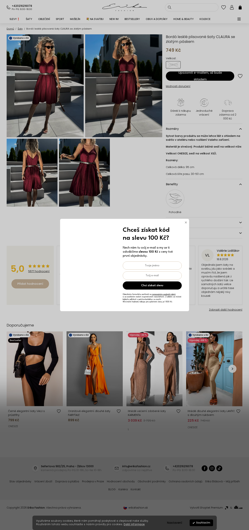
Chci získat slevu (152, 285)
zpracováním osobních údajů (164, 294)
